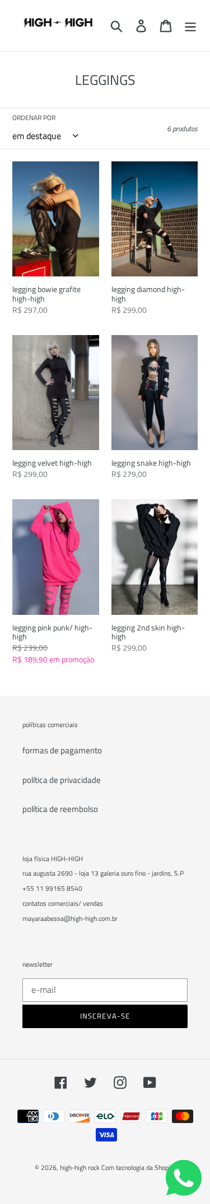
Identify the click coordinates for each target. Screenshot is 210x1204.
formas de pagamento (62, 750)
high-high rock (80, 1167)
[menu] (190, 26)
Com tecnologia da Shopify (138, 1167)
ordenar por (33, 118)
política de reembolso (60, 808)
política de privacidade (61, 779)
